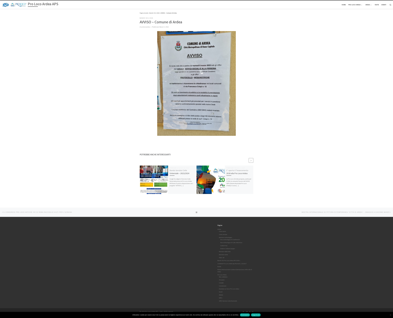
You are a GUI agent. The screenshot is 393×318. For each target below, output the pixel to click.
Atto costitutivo (223, 277)
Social (220, 292)
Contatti (221, 283)
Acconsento (245, 315)
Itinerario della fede (225, 251)
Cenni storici (222, 231)
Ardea (219, 229)
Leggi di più (256, 315)
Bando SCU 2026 (154, 13)
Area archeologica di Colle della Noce (231, 242)
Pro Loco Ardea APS (151, 311)
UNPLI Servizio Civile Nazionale (228, 301)
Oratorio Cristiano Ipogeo (227, 248)
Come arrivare (223, 234)
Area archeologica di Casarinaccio (230, 239)
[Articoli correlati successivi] (251, 160)
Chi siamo (222, 280)
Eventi (219, 266)
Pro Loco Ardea (221, 275)
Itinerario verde (223, 255)
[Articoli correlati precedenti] (246, 160)
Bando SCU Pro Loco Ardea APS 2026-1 (228, 260)
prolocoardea (145, 27)
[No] (390, 315)
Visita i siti (221, 257)
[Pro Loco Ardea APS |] (14, 4)
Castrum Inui (223, 246)
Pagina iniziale (144, 13)
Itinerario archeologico (225, 237)
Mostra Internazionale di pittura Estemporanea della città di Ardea (234, 271)
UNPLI (220, 298)
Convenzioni (222, 286)
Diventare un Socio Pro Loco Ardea (229, 289)
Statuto (221, 295)
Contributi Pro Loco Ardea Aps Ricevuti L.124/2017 (232, 264)
